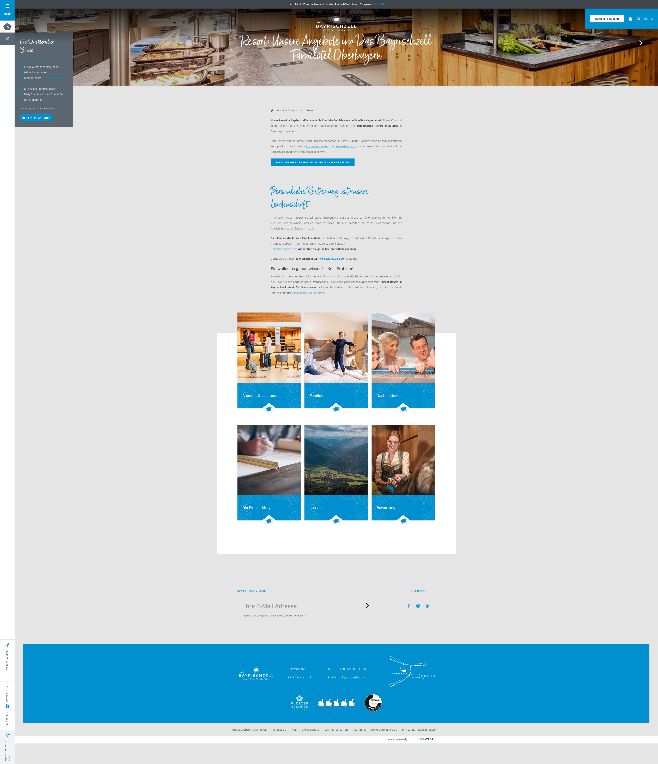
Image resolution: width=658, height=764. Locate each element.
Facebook (409, 606)
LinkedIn (427, 606)
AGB (294, 729)
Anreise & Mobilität (412, 673)
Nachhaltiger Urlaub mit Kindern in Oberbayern (403, 363)
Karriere (360, 729)
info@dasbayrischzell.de (354, 677)
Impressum (279, 729)
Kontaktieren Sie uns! (284, 249)
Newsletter (367, 605)
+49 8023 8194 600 (353, 669)
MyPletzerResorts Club (418, 729)
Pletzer (7, 27)
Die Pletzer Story (269, 475)
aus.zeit (336, 475)
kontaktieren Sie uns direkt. (308, 293)
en (651, 19)
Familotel (336, 363)
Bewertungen (403, 475)
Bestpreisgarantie (35, 61)
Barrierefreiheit (336, 729)
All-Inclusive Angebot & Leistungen (269, 363)
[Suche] (639, 19)
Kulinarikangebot (346, 146)
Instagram (418, 606)
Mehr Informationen (36, 117)
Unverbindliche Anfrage (249, 729)
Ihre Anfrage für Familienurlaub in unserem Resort (312, 162)
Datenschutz (311, 729)
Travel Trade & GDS (384, 729)
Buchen (336, 4)
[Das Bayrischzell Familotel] (336, 23)
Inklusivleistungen (317, 146)
